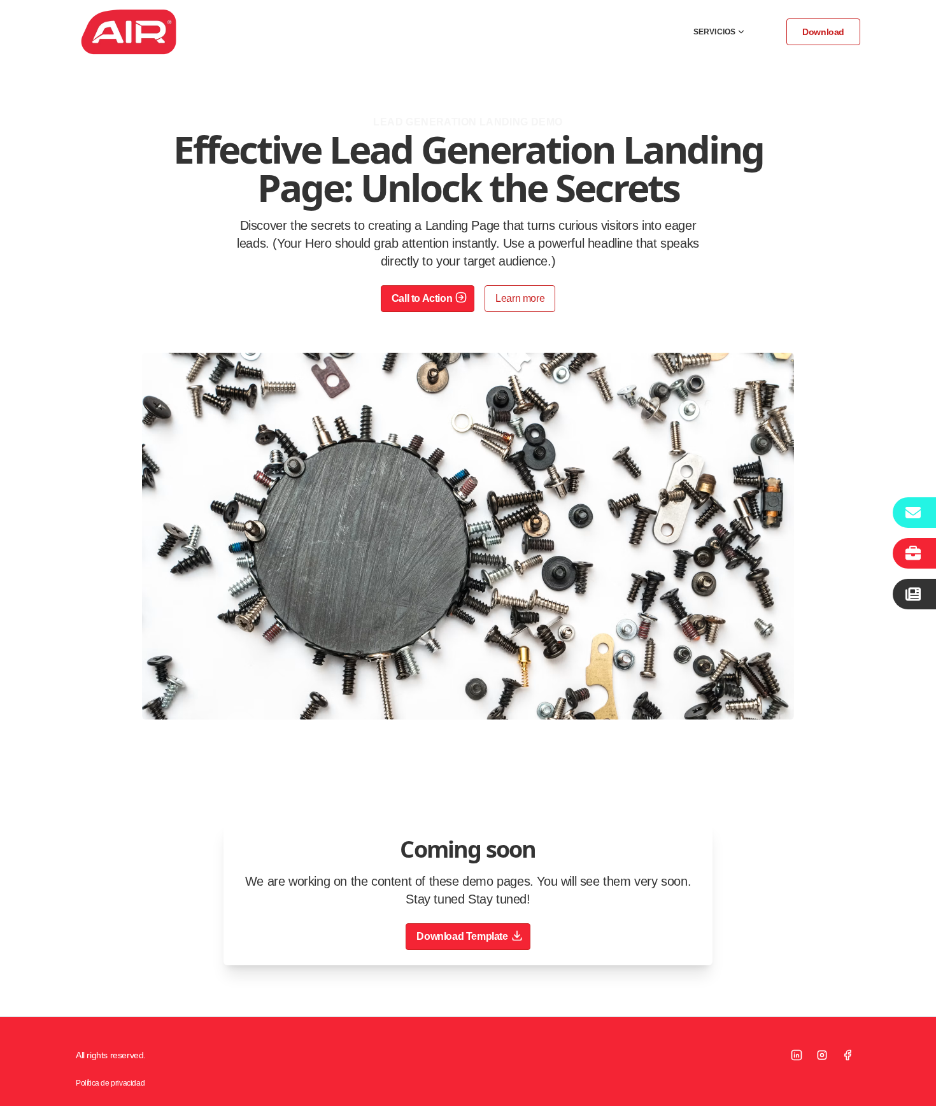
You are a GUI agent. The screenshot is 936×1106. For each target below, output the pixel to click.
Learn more (519, 298)
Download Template (461, 936)
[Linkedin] (796, 1055)
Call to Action (422, 298)
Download (823, 32)
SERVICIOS (714, 31)
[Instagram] (822, 1055)
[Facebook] (847, 1055)
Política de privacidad (110, 1083)
